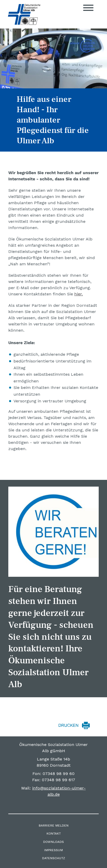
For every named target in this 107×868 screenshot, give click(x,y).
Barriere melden (54, 825)
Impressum (53, 850)
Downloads (53, 842)
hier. (78, 293)
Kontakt (53, 833)
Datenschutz (53, 858)
